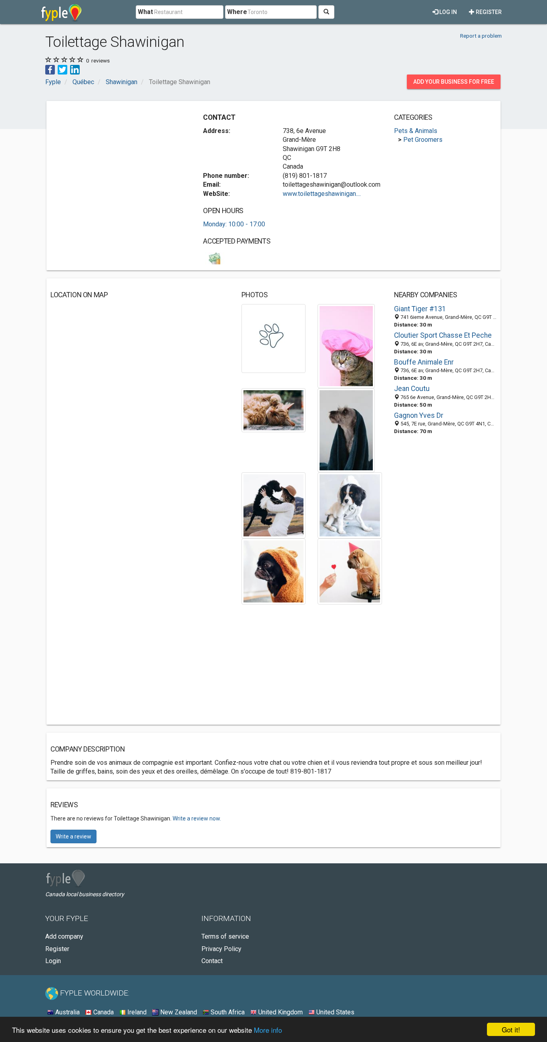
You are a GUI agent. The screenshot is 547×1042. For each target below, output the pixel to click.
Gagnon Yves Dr (418, 415)
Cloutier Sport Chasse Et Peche (443, 335)
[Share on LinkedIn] (75, 69)
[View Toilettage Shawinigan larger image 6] (350, 504)
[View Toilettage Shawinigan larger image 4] (346, 429)
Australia (67, 1012)
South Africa (227, 1012)
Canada (103, 1012)
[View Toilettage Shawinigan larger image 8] (350, 571)
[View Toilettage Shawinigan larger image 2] (346, 345)
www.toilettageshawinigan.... (322, 194)
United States (334, 1012)
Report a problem (481, 35)
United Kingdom (280, 1012)
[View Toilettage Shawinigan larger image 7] (273, 571)
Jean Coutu (412, 389)
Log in (447, 12)
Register (488, 12)
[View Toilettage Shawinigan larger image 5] (273, 504)
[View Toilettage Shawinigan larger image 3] (273, 409)
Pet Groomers (422, 139)
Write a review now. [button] (197, 818)
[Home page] (61, 12)
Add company (64, 936)
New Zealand (178, 1012)
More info (268, 1030)
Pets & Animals (415, 131)
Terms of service (225, 936)
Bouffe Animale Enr (424, 362)
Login (53, 961)
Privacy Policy (221, 949)
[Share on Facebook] (50, 69)
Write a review (73, 836)
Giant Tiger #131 (420, 309)
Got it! (511, 1029)
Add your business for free (453, 82)
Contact (212, 961)
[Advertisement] (117, 161)
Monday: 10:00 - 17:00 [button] (234, 224)
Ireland (136, 1012)
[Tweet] (62, 69)
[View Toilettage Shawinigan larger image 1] (273, 338)
